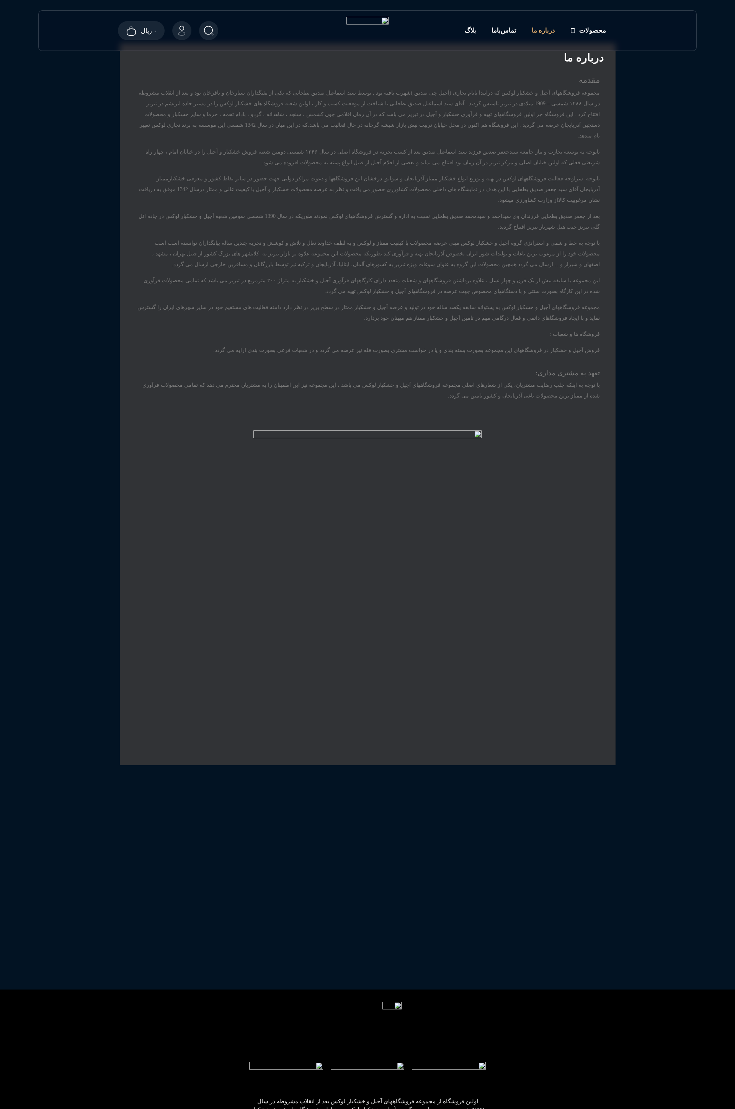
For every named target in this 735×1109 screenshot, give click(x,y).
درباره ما (543, 30)
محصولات (592, 30)
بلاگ (470, 30)
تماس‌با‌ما (504, 30)
